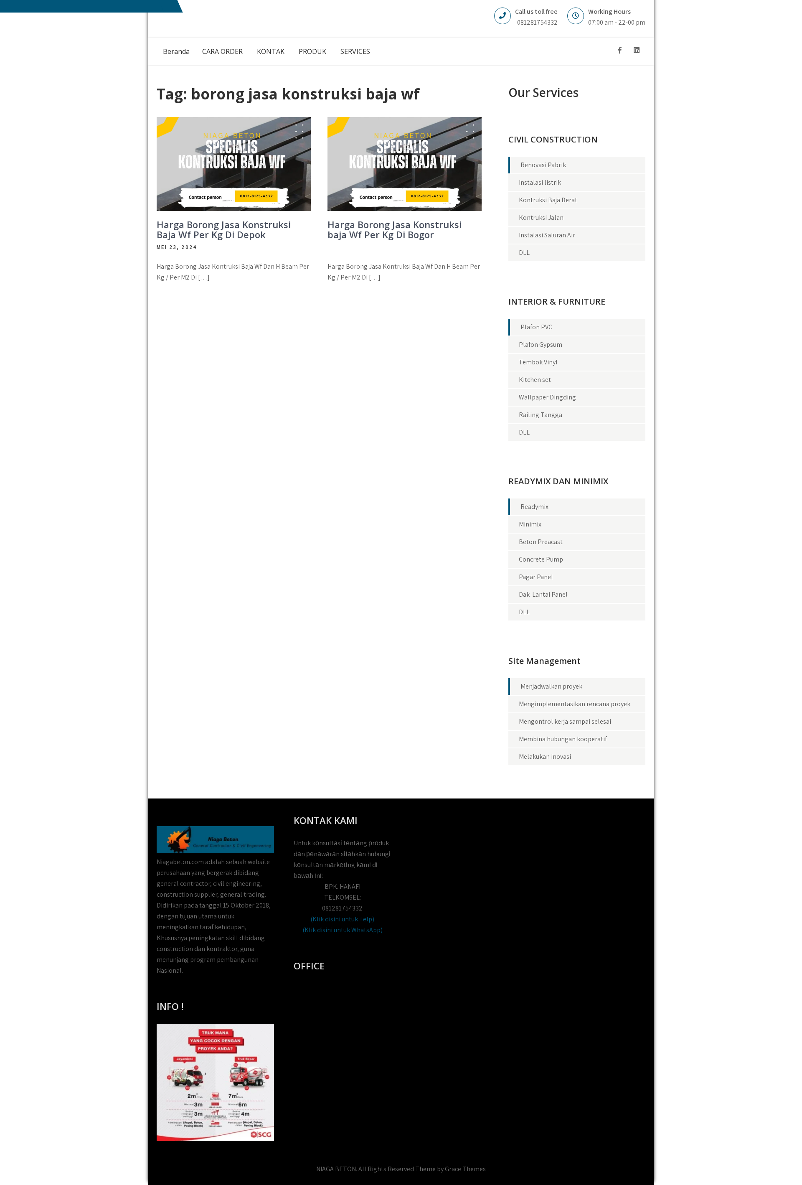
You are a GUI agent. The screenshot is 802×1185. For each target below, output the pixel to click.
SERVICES (355, 51)
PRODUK (312, 51)
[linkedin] (636, 50)
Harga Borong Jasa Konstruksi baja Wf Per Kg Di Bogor (394, 229)
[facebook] (620, 50)
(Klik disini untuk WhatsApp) (342, 930)
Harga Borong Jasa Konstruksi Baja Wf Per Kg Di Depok (224, 229)
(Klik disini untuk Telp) (342, 919)
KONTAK (270, 51)
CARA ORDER (222, 51)
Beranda (176, 51)
